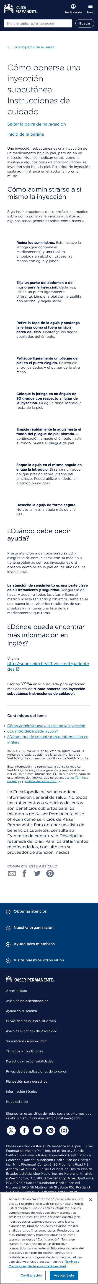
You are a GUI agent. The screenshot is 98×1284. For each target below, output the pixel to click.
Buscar (84, 23)
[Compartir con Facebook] (24, 873)
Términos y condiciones (24, 1051)
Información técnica (22, 1091)
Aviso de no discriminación (27, 1001)
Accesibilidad (16, 991)
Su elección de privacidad (26, 1041)
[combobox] (38, 23)
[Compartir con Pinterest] (50, 873)
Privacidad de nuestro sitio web (31, 1021)
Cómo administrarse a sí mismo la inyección (46, 726)
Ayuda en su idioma (21, 1011)
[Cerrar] (91, 1200)
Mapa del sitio (17, 1101)
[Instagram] (63, 1130)
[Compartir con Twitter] (37, 873)
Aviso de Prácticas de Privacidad (31, 1031)
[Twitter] (10, 1130)
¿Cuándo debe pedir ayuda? (32, 731)
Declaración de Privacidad (47, 1266)
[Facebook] (23, 1130)
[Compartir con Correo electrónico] (11, 873)
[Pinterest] (50, 1130)
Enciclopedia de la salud (31, 47)
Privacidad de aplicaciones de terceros (36, 1071)
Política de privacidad (41, 781)
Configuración (31, 1275)
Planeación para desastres (26, 1081)
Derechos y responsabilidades (29, 1061)
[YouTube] (36, 1130)
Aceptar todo (64, 1275)
